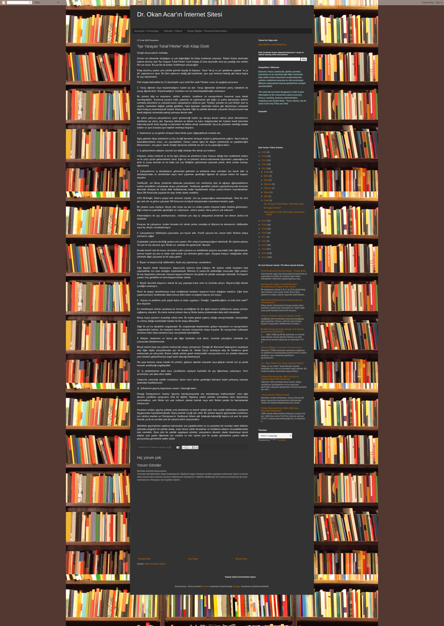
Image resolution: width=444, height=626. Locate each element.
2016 (264, 241)
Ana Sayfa (193, 559)
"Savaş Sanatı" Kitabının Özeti (275, 395)
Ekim (266, 176)
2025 (264, 156)
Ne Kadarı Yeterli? (272, 208)
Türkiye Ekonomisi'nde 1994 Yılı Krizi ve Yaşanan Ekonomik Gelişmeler (280, 377)
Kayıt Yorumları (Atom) (155, 564)
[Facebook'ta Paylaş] (193, 447)
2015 (264, 245)
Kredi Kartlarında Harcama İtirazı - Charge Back (283, 271)
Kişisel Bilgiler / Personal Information (207, 31)
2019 (264, 229)
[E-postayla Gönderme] (178, 447)
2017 (264, 237)
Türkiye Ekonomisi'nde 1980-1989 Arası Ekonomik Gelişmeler (279, 409)
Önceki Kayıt (241, 559)
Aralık (267, 172)
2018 (264, 233)
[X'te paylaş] (190, 447)
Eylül (266, 180)
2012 (264, 257)
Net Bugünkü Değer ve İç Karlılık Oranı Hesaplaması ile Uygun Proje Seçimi (279, 285)
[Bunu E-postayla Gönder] (183, 447)
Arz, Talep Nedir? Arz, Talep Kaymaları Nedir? (282, 363)
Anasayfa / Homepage (146, 31)
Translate (281, 440)
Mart (266, 196)
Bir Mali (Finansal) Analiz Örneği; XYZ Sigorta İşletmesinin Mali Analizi (282, 330)
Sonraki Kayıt (144, 559)
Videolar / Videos (173, 31)
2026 (264, 152)
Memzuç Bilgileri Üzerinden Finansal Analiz (281, 347)
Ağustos (268, 184)
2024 (264, 160)
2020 (264, 225)
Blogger (237, 586)
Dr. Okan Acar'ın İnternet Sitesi (179, 14)
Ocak (266, 200)
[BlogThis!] (187, 447)
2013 (264, 253)
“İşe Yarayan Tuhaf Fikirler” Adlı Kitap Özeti (284, 204)
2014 (264, 249)
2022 (264, 168)
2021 (264, 221)
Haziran (268, 188)
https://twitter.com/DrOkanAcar (272, 44)
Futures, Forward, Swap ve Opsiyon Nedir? (281, 316)
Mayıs (267, 192)
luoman (205, 586)
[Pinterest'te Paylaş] (196, 447)
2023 (264, 164)
